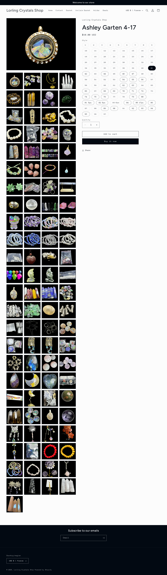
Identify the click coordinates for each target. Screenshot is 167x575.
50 (87, 80)
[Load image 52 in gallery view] (67, 292)
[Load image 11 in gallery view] (50, 116)
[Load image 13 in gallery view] (14, 134)
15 (134, 51)
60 (106, 86)
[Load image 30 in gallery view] (32, 204)
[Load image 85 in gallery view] (14, 451)
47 (133, 74)
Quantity (86, 120)
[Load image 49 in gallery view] (14, 292)
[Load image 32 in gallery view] (67, 204)
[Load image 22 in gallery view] (32, 169)
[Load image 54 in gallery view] (32, 310)
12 (106, 51)
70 (123, 91)
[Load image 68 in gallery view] (67, 363)
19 (96, 57)
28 (106, 63)
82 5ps (102, 103)
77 (115, 97)
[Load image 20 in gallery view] (67, 151)
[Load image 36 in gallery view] (67, 222)
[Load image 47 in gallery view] (50, 275)
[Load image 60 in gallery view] (67, 328)
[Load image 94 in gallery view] (32, 486)
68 (105, 91)
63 (133, 85)
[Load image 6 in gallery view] (32, 98)
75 (95, 97)
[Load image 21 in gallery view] (14, 169)
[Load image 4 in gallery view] (67, 81)
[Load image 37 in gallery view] (14, 239)
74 (86, 97)
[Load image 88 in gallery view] (67, 451)
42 (86, 74)
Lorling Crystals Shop (24, 570)
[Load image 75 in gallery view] (50, 398)
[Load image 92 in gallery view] (67, 469)
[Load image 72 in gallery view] (67, 381)
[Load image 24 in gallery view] (67, 169)
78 (124, 97)
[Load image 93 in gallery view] (14, 486)
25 (153, 57)
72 (142, 91)
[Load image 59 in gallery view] (50, 328)
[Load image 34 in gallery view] (32, 222)
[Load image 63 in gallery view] (50, 345)
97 (106, 114)
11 (96, 51)
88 (96, 109)
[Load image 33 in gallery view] (14, 222)
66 (86, 91)
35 (96, 68)
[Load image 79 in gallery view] (50, 416)
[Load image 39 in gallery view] (50, 239)
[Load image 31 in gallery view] (50, 204)
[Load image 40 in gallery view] (67, 239)
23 (134, 57)
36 (106, 68)
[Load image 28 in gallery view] (67, 187)
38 (124, 68)
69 (114, 91)
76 (105, 97)
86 (152, 103)
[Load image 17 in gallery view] (14, 151)
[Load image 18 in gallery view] (32, 151)
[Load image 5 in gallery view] (14, 98)
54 (123, 80)
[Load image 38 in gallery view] (32, 239)
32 (143, 63)
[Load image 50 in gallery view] (32, 292)
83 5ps (117, 103)
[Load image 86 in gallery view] (32, 451)
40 (143, 68)
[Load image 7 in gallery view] (50, 98)
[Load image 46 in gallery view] (32, 275)
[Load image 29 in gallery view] (14, 204)
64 (143, 86)
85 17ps (140, 103)
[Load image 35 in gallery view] (50, 222)
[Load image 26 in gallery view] (32, 187)
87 (87, 109)
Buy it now (110, 141)
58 (87, 86)
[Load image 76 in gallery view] (67, 398)
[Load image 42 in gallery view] (32, 257)
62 (123, 85)
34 (87, 68)
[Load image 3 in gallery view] (50, 81)
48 (143, 74)
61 (115, 86)
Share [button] (87, 150)
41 (152, 68)
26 (87, 63)
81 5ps (88, 103)
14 (124, 51)
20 (106, 57)
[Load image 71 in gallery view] (50, 381)
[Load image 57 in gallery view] (14, 328)
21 (115, 57)
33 (153, 63)
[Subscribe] (103, 538)
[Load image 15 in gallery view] (50, 134)
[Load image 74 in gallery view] (32, 398)
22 (124, 57)
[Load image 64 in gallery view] (67, 345)
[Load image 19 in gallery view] (50, 151)
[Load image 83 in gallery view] (50, 433)
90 (114, 108)
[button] (147, 10)
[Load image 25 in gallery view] (14, 187)
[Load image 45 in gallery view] (14, 275)
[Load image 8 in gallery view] (67, 98)
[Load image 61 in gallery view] (14, 345)
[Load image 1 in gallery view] (14, 81)
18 (87, 57)
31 (134, 63)
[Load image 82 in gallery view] (32, 433)
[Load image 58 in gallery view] (32, 328)
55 (133, 80)
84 (127, 103)
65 (153, 86)
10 (87, 51)
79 (133, 97)
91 (124, 109)
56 (142, 80)
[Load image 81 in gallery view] (14, 433)
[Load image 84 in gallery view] (67, 433)
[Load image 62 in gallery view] (32, 345)
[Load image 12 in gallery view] (67, 116)
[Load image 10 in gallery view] (32, 116)
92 (133, 108)
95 (86, 114)
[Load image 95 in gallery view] (50, 486)
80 (142, 97)
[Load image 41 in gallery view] (14, 257)
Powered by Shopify (43, 570)
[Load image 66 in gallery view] (32, 363)
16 (143, 51)
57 (153, 80)
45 (115, 74)
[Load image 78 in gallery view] (32, 416)
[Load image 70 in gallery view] (32, 381)
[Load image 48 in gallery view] (67, 275)
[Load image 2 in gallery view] (32, 81)
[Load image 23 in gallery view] (50, 169)
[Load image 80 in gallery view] (67, 416)
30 (124, 63)
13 (115, 51)
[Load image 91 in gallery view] (50, 469)
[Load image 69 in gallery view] (14, 381)
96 (96, 114)
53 (115, 80)
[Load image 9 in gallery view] (14, 116)
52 (106, 80)
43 (96, 74)
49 (153, 74)
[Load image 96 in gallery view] (67, 486)
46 (123, 74)
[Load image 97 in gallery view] (14, 504)
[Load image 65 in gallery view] (14, 363)
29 (115, 63)
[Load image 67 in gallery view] (50, 363)
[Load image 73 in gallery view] (14, 398)
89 (105, 108)
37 (115, 68)
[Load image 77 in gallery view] (14, 416)
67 (96, 91)
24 (143, 57)
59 (96, 86)
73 (153, 91)
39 (134, 68)
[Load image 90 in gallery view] (32, 469)
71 (133, 91)
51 (96, 80)
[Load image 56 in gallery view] (67, 310)
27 (96, 63)
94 (152, 108)
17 (153, 51)
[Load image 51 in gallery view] (50, 292)
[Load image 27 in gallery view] (50, 187)
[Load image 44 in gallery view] (67, 257)
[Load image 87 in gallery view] (50, 451)
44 (105, 74)
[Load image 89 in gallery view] (14, 469)
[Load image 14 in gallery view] (32, 134)
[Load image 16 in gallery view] (67, 134)
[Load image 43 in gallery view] (50, 257)
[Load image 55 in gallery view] (50, 310)
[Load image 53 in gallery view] (14, 310)
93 (142, 108)
